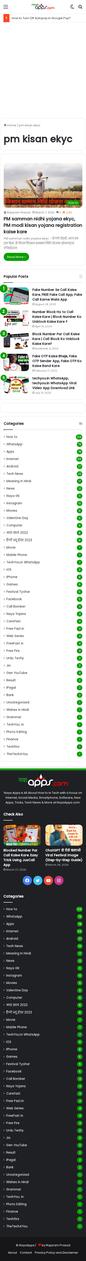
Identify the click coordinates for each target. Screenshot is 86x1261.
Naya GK (13, 496)
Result (11, 680)
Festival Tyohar (18, 592)
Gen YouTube (16, 673)
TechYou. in (15, 724)
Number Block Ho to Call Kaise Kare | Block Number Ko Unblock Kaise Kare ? (56, 317)
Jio (8, 665)
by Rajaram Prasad (56, 1245)
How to (11, 437)
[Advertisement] (43, 70)
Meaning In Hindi (18, 481)
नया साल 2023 (17, 533)
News (10, 488)
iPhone (11, 577)
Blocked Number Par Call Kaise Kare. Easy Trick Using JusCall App (20, 857)
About (12, 1252)
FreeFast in (14, 643)
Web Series (15, 636)
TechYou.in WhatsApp (23, 562)
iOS (8, 569)
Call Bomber (15, 606)
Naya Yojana (16, 614)
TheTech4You (17, 754)
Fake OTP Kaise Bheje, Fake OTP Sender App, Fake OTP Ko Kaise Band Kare (57, 361)
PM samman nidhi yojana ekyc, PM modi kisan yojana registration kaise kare (43, 225)
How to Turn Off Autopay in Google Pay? (41, 18)
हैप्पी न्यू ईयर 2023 (19, 540)
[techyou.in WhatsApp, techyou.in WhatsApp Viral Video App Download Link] (16, 384)
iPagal (11, 687)
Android (12, 466)
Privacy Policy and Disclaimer (56, 1252)
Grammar (13, 717)
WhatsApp (14, 444)
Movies (11, 510)
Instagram (14, 503)
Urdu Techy (15, 658)
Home (11, 125)
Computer (14, 525)
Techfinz (12, 746)
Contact (26, 1252)
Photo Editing (16, 732)
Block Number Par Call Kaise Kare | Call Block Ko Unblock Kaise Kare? (56, 339)
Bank (10, 695)
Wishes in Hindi (17, 710)
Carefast (13, 621)
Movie (11, 547)
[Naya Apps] (43, 7)
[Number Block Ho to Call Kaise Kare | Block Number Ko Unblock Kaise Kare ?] (16, 318)
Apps (10, 451)
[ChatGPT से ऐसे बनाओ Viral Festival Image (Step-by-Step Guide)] (64, 835)
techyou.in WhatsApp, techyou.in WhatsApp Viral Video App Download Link (54, 383)
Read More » (16, 257)
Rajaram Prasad (19, 212)
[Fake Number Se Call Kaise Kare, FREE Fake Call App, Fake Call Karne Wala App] (16, 296)
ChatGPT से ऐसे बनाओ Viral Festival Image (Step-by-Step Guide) (63, 855)
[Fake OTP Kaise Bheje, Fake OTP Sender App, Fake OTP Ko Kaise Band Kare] (16, 362)
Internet (12, 459)
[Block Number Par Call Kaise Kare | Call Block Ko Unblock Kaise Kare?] (16, 340)
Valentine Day (17, 518)
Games (12, 584)
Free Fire (13, 651)
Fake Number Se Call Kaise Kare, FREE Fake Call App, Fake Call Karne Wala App (57, 294)
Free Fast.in (15, 628)
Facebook (14, 599)
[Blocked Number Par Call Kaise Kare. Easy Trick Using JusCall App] (22, 835)
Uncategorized (17, 702)
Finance (12, 739)
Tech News (14, 474)
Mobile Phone (16, 555)
